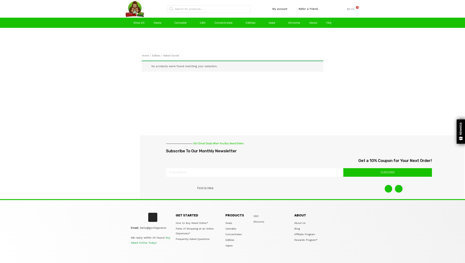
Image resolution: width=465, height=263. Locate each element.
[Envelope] (399, 189)
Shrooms (294, 22)
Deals (157, 22)
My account (279, 9)
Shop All (139, 22)
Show (461, 131)
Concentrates (223, 22)
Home (145, 55)
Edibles (250, 22)
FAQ (328, 22)
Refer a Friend (308, 9)
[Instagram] (388, 189)
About (313, 22)
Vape (271, 22)
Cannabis (180, 22)
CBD (202, 22)
